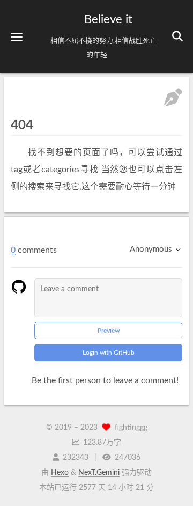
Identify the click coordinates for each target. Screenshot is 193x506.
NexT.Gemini (99, 472)
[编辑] (173, 99)
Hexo (60, 472)
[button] (16, 36)
